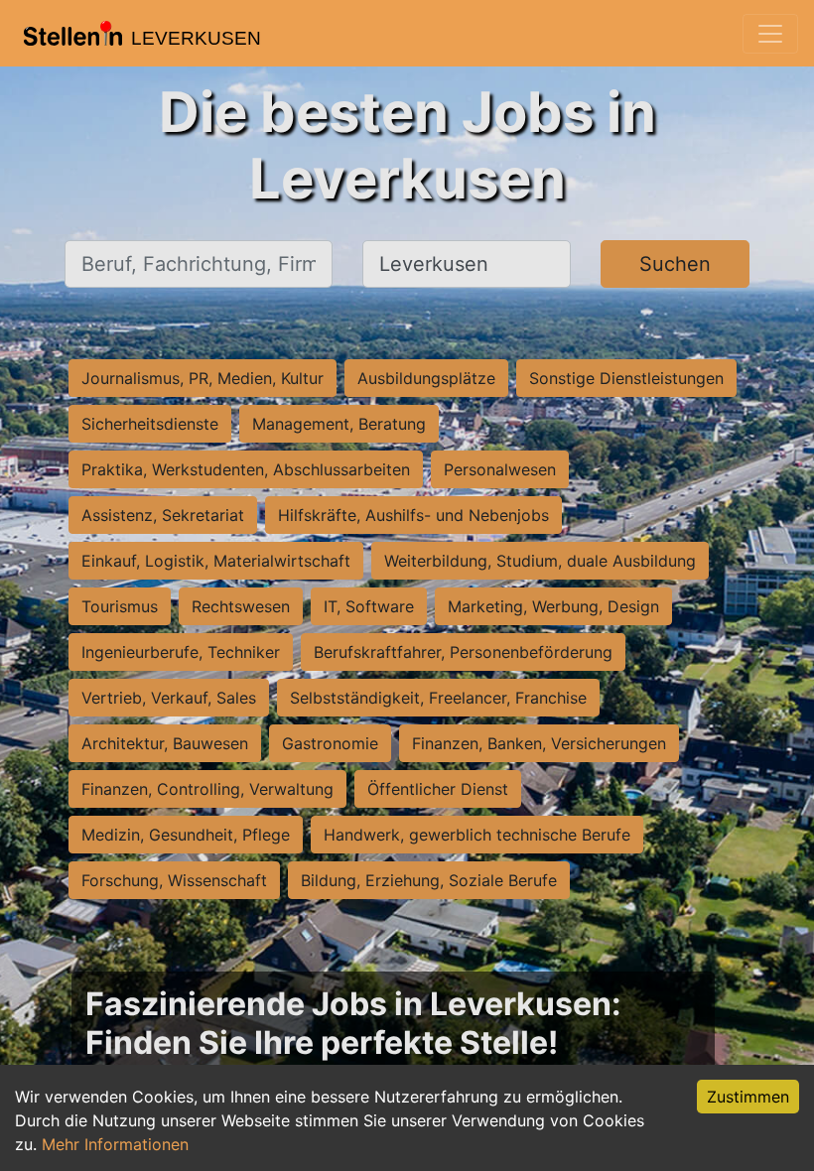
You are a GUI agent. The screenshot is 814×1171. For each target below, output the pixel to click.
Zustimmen (748, 1096)
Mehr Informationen (115, 1144)
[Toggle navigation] (770, 34)
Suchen (675, 264)
